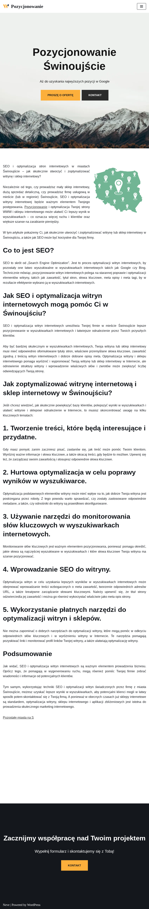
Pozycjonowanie (35, 207)
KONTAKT (95, 95)
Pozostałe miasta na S (18, 717)
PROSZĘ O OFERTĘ (60, 95)
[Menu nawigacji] (141, 6)
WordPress (33, 904)
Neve (6, 904)
